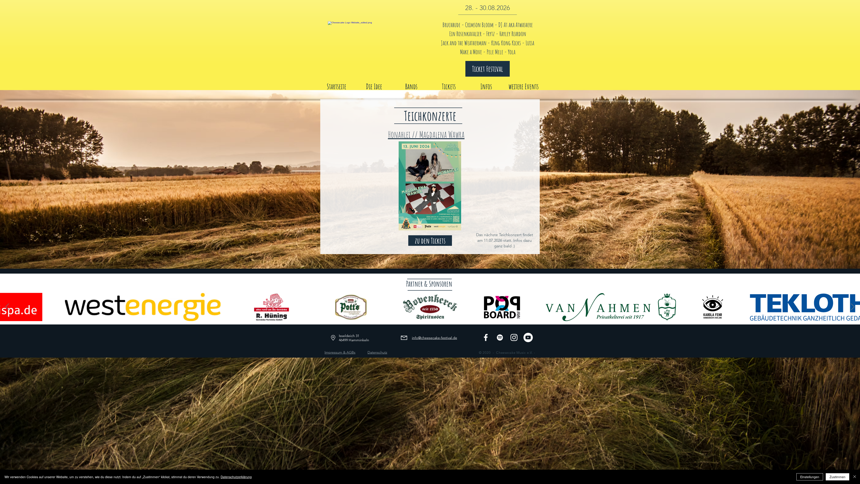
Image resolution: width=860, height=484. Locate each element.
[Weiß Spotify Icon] (500, 337)
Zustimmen (837, 477)
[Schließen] (854, 476)
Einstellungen (809, 477)
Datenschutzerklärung (236, 477)
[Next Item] (853, 307)
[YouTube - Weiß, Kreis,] (528, 337)
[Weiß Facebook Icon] (485, 337)
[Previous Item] (7, 307)
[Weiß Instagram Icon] (514, 337)
